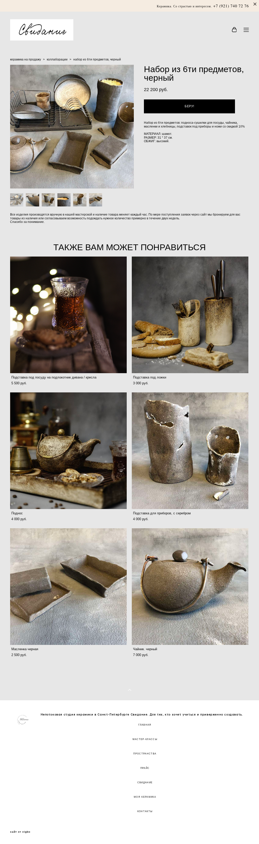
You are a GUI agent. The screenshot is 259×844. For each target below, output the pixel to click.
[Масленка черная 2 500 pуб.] (68, 586)
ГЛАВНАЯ (144, 725)
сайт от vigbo (20, 832)
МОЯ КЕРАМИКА (145, 797)
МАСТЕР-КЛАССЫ (145, 739)
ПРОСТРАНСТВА (144, 753)
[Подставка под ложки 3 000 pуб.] (190, 315)
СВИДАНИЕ (145, 782)
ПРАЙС (145, 768)
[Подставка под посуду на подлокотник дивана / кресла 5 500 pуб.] (68, 315)
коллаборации (57, 59)
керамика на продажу (25, 59)
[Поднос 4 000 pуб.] (68, 450)
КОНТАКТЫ (145, 811)
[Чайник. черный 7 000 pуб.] (190, 586)
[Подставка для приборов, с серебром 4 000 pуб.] (190, 450)
